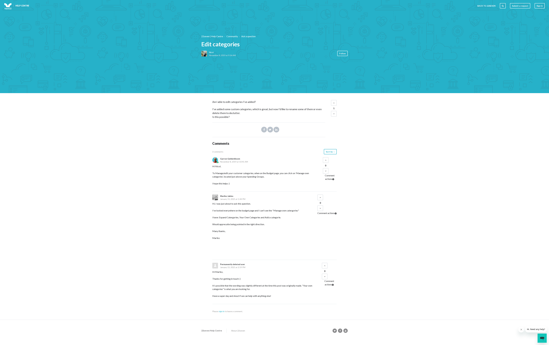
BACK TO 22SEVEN (486, 6)
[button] (334, 103)
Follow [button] (342, 53)
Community (232, 36)
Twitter (270, 129)
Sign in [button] (540, 6)
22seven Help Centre (211, 330)
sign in (221, 311)
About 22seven (238, 330)
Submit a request (520, 6)
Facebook (264, 129)
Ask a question (248, 36)
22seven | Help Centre (212, 36)
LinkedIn (276, 129)
